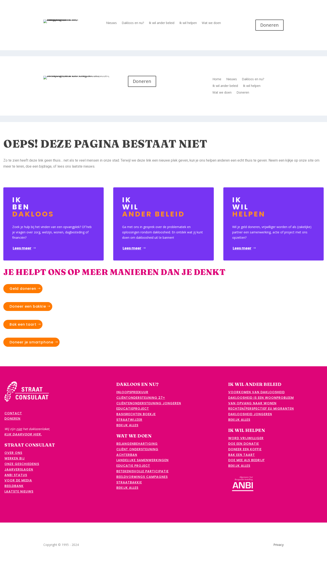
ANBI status (15, 475)
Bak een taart (23, 324)
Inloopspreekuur (132, 392)
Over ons (13, 453)
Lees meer (22, 248)
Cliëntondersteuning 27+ (140, 397)
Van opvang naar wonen (252, 403)
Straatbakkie (129, 482)
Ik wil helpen (188, 23)
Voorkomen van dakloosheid (256, 392)
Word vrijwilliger (246, 438)
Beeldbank (14, 486)
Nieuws (111, 23)
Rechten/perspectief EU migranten (261, 408)
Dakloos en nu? (133, 23)
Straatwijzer (129, 419)
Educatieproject (132, 408)
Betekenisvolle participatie (142, 471)
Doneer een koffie (245, 449)
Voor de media (18, 480)
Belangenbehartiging (137, 443)
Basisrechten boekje (136, 414)
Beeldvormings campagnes (142, 477)
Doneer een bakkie (28, 306)
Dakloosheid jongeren (250, 414)
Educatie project (133, 465)
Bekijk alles (127, 425)
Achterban (126, 455)
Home (216, 79)
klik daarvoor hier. (23, 434)
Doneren (269, 25)
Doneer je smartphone (31, 342)
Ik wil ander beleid (161, 23)
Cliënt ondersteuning (137, 449)
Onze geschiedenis (21, 464)
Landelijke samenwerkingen (142, 460)
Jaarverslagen (18, 469)
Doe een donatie (243, 443)
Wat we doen (211, 23)
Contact (13, 413)
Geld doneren (23, 288)
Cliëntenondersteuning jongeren (148, 403)
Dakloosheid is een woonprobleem (261, 397)
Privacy (278, 545)
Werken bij (14, 458)
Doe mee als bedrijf (246, 460)
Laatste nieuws (18, 491)
